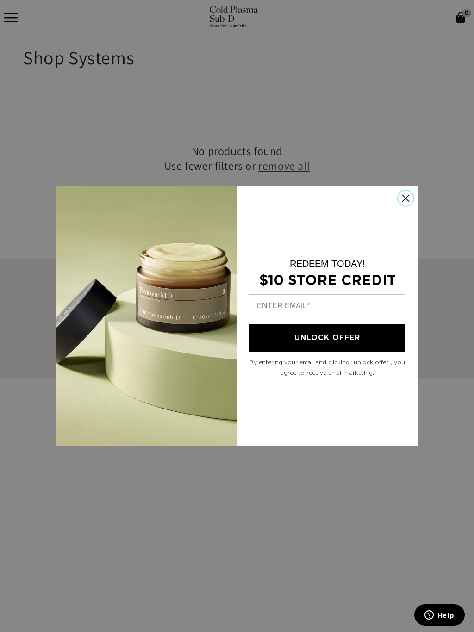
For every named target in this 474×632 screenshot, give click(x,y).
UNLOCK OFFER (327, 337)
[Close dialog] (406, 198)
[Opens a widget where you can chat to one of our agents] (439, 615)
